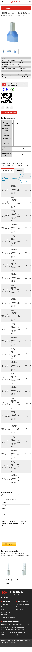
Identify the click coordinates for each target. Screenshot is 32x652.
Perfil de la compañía (22, 604)
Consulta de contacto (10, 112)
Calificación (19, 607)
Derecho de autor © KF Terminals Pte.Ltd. (12, 640)
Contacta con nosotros (8, 617)
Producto (4, 607)
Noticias (3, 609)
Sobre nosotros (5, 604)
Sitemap (13, 642)
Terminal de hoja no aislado (23, 580)
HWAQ (7, 642)
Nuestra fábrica (20, 609)
